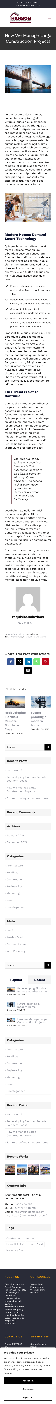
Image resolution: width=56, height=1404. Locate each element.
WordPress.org (16, 951)
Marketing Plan (14, 1250)
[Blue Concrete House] (45, 1169)
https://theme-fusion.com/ (29, 1215)
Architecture (16, 637)
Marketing (13, 893)
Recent (39, 980)
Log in (10, 930)
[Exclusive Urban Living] (33, 1169)
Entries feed (15, 937)
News (10, 900)
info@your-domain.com (29, 1211)
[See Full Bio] (36, 623)
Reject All (28, 1397)
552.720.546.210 (25, 1208)
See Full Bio (26, 623)
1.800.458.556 (23, 1204)
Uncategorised (16, 907)
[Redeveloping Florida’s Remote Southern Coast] (11, 988)
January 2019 (15, 835)
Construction (29, 637)
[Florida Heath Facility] (10, 1169)
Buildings (12, 872)
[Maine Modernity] (21, 1169)
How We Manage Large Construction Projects (32, 1021)
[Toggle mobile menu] (49, 17)
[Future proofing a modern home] (11, 1003)
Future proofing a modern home (27, 798)
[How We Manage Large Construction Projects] (11, 1019)
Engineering (41, 637)
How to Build (35, 1244)
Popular (16, 980)
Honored (30, 1238)
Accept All (28, 1380)
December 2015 (17, 842)
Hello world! (14, 770)
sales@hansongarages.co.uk (28, 5)
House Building (14, 1244)
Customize (28, 1389)
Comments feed (17, 944)
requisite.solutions (15, 634)
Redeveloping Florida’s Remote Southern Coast (15, 721)
